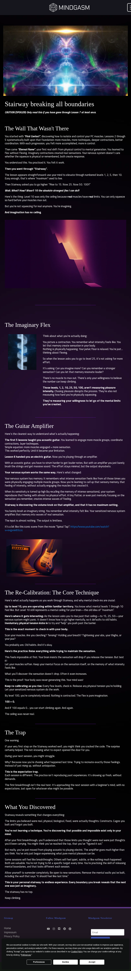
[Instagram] (53, 928)
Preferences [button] (26, 955)
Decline (65, 962)
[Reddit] (64, 928)
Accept (92, 962)
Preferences (39, 962)
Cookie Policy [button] (76, 952)
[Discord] (59, 928)
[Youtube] (48, 928)
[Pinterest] (70, 928)
